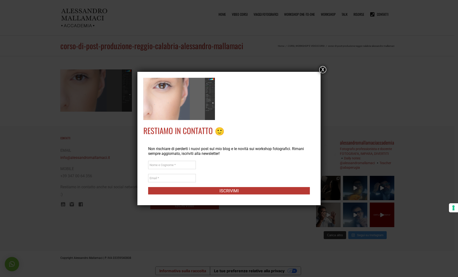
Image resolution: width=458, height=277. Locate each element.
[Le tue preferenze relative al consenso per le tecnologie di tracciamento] (453, 207)
